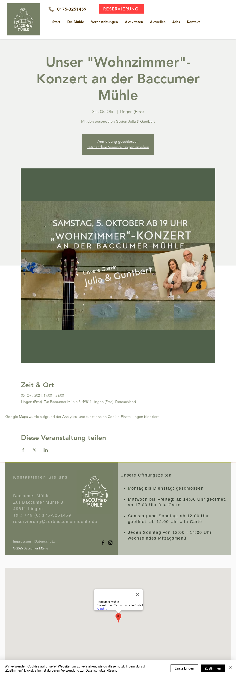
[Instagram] (110, 543)
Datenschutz (44, 541)
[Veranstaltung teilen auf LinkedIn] (46, 450)
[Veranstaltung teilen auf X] (34, 450)
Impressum (22, 541)
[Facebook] (103, 543)
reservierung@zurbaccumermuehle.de (55, 521)
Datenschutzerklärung (102, 670)
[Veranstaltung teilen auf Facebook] (23, 450)
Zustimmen (213, 668)
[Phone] (51, 9)
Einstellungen (184, 668)
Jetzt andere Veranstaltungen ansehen (118, 147)
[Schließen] (230, 668)
